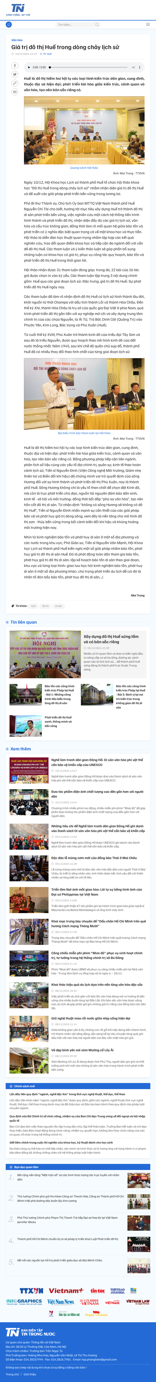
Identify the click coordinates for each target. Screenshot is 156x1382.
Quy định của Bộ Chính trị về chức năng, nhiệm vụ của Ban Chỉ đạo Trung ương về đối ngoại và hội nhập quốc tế (77, 1118)
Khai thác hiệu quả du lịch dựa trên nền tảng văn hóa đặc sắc (97, 984)
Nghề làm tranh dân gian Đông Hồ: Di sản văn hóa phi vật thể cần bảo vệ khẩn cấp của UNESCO (97, 762)
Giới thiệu (30, 1374)
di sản (58, 605)
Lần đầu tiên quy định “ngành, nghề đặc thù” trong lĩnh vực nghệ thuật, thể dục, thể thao (67, 1094)
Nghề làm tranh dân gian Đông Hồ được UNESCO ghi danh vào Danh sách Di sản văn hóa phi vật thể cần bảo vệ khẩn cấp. (95, 844)
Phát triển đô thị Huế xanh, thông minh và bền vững (58, 721)
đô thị (45, 605)
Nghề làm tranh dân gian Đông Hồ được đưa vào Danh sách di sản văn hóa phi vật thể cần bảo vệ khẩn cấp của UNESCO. (96, 778)
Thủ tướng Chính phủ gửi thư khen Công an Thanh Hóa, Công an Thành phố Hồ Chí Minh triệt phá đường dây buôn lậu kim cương (70, 1198)
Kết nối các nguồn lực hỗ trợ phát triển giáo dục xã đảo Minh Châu (59, 1260)
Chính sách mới (24, 1086)
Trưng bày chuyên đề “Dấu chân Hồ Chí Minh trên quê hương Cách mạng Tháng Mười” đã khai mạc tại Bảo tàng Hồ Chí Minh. (98, 940)
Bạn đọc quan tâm (26, 1167)
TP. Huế (47, 53)
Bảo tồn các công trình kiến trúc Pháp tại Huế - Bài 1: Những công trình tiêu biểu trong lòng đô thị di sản (59, 694)
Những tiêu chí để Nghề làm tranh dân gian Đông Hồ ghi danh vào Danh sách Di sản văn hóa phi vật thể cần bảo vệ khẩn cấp (98, 828)
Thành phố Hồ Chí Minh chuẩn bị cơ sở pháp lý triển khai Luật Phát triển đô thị (67, 1239)
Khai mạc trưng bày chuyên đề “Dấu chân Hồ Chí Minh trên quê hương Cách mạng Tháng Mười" (98, 923)
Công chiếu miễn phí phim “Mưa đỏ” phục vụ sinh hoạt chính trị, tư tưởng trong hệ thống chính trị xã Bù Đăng (96, 955)
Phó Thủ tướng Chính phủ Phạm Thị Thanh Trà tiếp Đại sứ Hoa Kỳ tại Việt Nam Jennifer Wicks (67, 1220)
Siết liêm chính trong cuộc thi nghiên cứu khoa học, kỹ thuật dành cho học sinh (61, 1142)
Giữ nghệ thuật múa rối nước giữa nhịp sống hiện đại (90, 1018)
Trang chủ (12, 1374)
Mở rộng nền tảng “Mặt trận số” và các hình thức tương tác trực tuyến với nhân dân (68, 1177)
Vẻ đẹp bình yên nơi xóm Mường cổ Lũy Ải (82, 1050)
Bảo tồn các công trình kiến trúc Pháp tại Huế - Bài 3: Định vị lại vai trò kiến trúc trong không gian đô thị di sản (131, 696)
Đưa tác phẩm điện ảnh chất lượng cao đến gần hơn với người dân (97, 793)
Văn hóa (16, 40)
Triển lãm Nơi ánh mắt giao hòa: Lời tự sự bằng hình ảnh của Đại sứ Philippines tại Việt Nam (96, 891)
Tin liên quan (23, 621)
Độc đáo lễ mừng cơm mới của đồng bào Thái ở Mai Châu (94, 858)
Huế (33, 605)
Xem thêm (20, 748)
